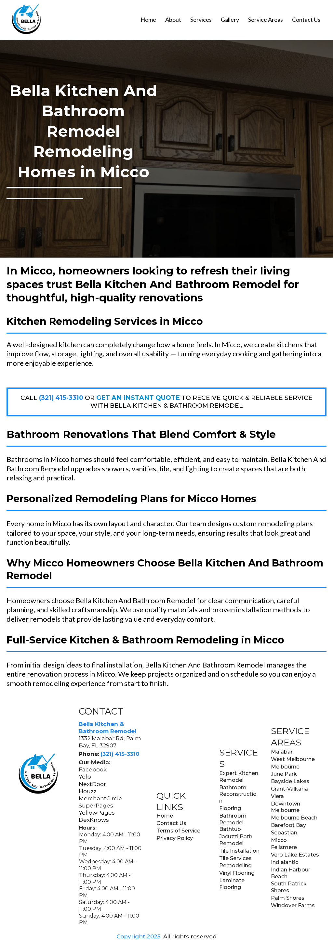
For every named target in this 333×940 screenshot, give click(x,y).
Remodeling (235, 865)
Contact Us (306, 19)
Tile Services (235, 858)
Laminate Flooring (232, 883)
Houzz (88, 791)
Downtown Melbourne (285, 807)
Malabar (282, 752)
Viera (277, 796)
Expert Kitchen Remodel (238, 776)
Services (201, 19)
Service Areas (265, 19)
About (173, 19)
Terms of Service (178, 831)
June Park (284, 774)
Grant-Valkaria (289, 789)
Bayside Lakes (290, 781)
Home (148, 19)
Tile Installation (239, 851)
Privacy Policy (174, 838)
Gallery (230, 19)
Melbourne (285, 767)
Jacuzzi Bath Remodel (235, 839)
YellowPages (97, 812)
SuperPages (96, 805)
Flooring (230, 808)
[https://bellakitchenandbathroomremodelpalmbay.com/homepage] (26, 19)
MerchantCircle (100, 798)
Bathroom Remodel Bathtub (232, 822)
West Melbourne (293, 759)
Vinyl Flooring (237, 873)
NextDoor (92, 784)
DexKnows (94, 820)
